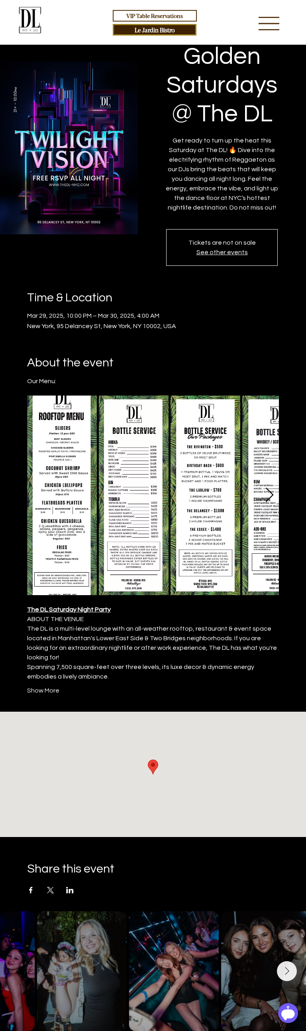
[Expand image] (62, 495)
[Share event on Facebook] (31, 890)
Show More (43, 690)
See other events (222, 252)
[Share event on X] (50, 890)
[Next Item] (287, 971)
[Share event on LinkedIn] (70, 890)
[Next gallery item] (269, 495)
